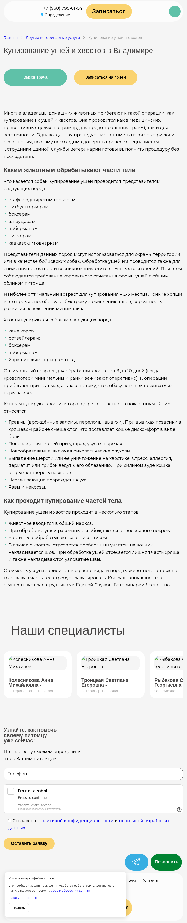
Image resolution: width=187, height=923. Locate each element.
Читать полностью (23, 898)
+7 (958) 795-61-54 (62, 8)
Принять (19, 908)
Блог (132, 880)
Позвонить (166, 861)
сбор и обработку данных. (71, 890)
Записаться (109, 11)
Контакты (150, 880)
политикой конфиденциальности (76, 820)
